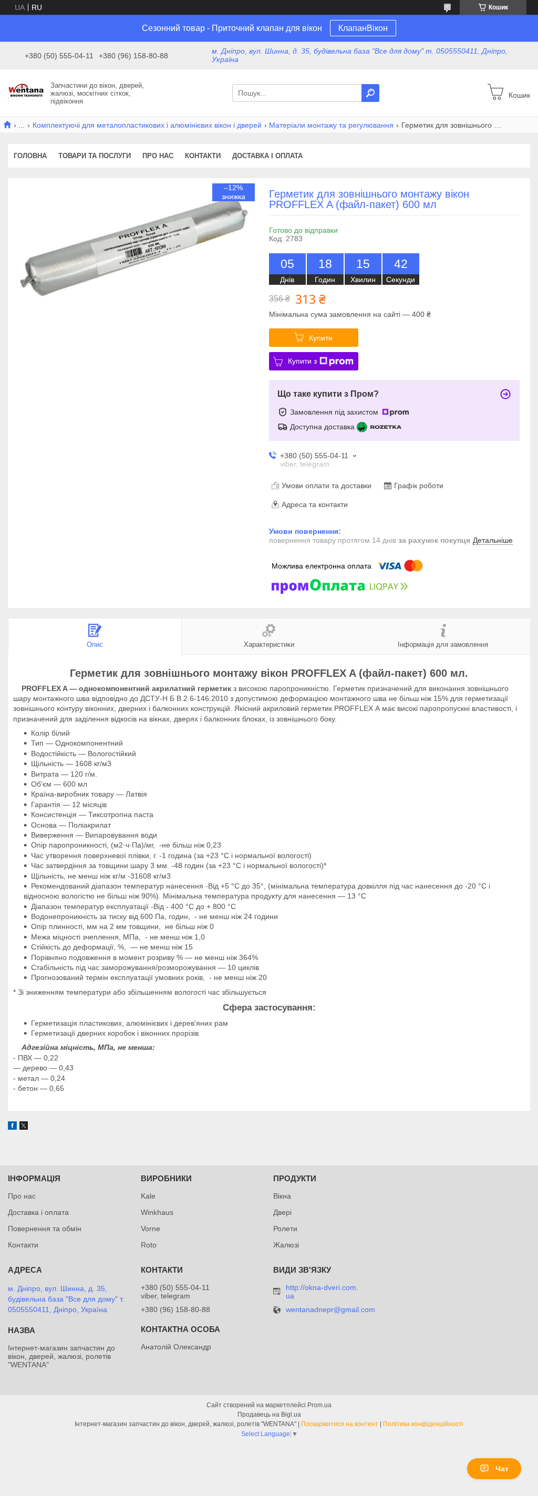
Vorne (150, 1228)
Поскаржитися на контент (339, 1424)
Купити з (302, 361)
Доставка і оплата (267, 156)
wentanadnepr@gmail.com (330, 1310)
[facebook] (12, 1127)
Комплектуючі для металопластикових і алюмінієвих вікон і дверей (147, 125)
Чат (502, 1468)
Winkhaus (157, 1212)
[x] (23, 1127)
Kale (148, 1196)
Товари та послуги (94, 156)
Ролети (285, 1228)
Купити (321, 338)
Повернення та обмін (44, 1228)
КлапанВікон (363, 28)
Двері (282, 1212)
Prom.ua (319, 1405)
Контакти (203, 156)
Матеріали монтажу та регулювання (331, 125)
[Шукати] (370, 93)
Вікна (282, 1196)
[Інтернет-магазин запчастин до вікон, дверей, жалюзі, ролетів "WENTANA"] (26, 92)
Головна (30, 156)
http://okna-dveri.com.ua (322, 1291)
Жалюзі (286, 1245)
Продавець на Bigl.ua (269, 1414)
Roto (149, 1245)
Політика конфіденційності (423, 1424)
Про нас (157, 156)
